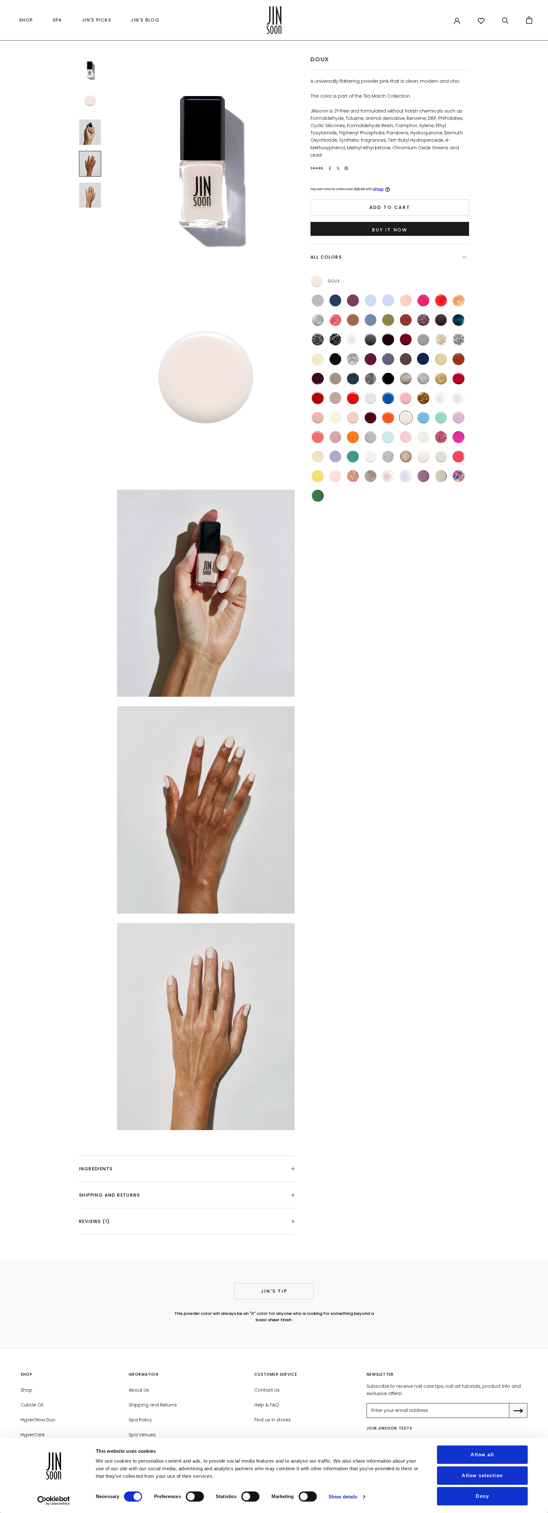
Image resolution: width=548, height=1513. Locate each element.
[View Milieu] (335, 379)
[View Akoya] (423, 457)
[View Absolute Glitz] (388, 457)
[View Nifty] (406, 379)
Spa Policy (140, 1420)
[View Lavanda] (423, 476)
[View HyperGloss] (406, 476)
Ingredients (95, 1169)
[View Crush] (441, 300)
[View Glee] (423, 320)
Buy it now (390, 230)
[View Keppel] (441, 418)
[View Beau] (423, 358)
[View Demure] (335, 398)
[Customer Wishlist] (481, 20)
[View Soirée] (335, 339)
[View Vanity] (318, 398)
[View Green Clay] (388, 320)
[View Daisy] (459, 476)
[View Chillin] (318, 457)
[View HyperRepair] (388, 476)
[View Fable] (318, 379)
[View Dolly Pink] (406, 398)
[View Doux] (406, 418)
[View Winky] (459, 457)
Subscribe (522, 1411)
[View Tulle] (335, 418)
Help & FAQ (266, 1405)
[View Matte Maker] (353, 339)
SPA (57, 20)
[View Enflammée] (388, 418)
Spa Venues (142, 1435)
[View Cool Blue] (388, 398)
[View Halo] (318, 320)
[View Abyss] (353, 379)
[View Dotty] (353, 476)
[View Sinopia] (318, 437)
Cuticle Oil (32, 1405)
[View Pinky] (335, 476)
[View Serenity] (318, 300)
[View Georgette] (318, 359)
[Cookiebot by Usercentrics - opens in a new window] (54, 1500)
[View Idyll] (459, 359)
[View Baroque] (441, 379)
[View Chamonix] (335, 359)
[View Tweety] (318, 476)
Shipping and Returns (109, 1195)
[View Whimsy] (388, 300)
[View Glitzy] (423, 379)
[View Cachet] (441, 359)
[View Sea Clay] (371, 320)
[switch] (195, 1496)
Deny (482, 1496)
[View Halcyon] (335, 300)
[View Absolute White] (371, 457)
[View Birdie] (335, 457)
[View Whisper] (406, 300)
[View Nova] (459, 300)
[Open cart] (529, 20)
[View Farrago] (441, 320)
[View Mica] (371, 339)
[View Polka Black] (318, 339)
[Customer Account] (457, 20)
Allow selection (482, 1475)
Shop (26, 1390)
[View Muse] (353, 418)
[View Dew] (423, 437)
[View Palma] (318, 496)
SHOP (24, 21)
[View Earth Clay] (353, 320)
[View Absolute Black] (388, 379)
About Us (139, 1390)
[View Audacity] (371, 418)
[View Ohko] (371, 476)
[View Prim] (441, 457)
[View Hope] (353, 437)
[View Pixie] (406, 437)
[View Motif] (459, 339)
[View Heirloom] (459, 320)
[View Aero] (423, 418)
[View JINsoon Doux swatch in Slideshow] (90, 100)
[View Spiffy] (406, 457)
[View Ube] (459, 418)
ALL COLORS (326, 257)
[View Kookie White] (371, 398)
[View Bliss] (371, 300)
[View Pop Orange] (353, 398)
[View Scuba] (353, 457)
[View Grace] (371, 437)
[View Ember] (353, 300)
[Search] (505, 20)
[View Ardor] (459, 379)
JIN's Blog (143, 21)
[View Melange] (353, 359)
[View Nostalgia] (318, 418)
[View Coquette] (406, 339)
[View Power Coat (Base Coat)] (441, 398)
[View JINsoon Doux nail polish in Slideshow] (90, 69)
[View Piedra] (441, 476)
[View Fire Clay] (406, 320)
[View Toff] (406, 359)
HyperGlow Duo (38, 1420)
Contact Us (267, 1390)
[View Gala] (423, 398)
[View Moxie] (335, 437)
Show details (343, 1496)
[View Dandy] (388, 359)
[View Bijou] (441, 339)
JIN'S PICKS (95, 21)
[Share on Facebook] (330, 168)
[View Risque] (388, 339)
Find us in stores (272, 1420)
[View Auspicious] (423, 339)
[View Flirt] (423, 300)
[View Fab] (441, 437)
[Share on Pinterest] (346, 168)
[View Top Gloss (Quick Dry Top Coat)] (459, 398)
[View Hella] (459, 437)
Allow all (482, 1454)
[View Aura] (335, 320)
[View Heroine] (371, 359)
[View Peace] (388, 437)
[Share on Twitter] (338, 168)
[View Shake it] (371, 379)
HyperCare (33, 1435)
